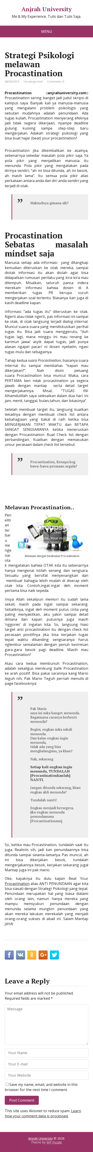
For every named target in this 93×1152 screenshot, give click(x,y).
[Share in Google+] (43, 954)
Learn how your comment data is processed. (43, 1113)
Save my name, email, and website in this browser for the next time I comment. (41, 1087)
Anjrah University (46, 9)
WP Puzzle (54, 1142)
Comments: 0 (55, 81)
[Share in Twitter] (54, 954)
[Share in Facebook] (9, 954)
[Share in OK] (31, 954)
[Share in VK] (20, 954)
